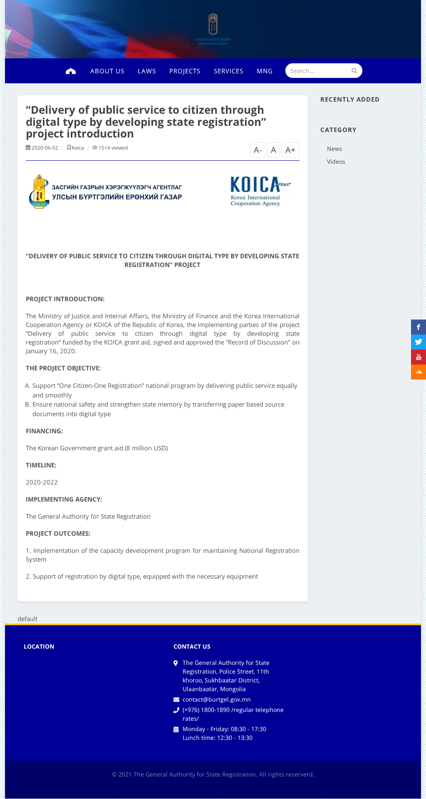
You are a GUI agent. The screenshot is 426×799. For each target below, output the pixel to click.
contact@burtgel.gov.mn (217, 699)
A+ (290, 149)
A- (258, 149)
